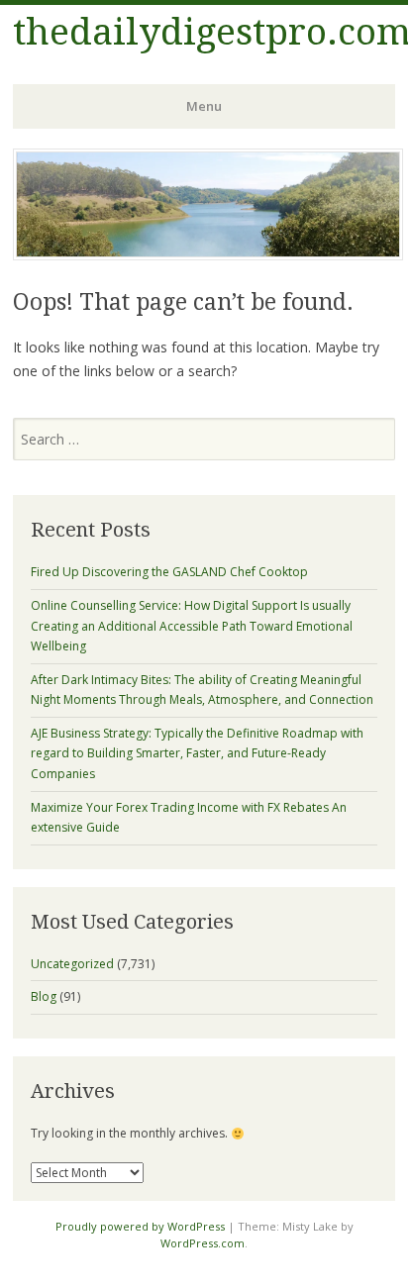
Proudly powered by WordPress (140, 1226)
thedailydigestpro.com (212, 32)
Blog (43, 996)
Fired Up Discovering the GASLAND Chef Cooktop (169, 571)
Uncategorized (72, 963)
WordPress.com (202, 1243)
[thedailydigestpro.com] (208, 254)
